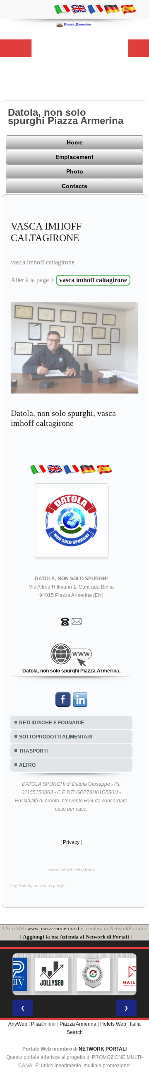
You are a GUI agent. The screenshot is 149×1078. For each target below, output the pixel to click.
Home (75, 142)
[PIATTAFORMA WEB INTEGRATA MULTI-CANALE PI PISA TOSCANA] (76, 974)
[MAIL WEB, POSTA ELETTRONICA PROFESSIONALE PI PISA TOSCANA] (118, 974)
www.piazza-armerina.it (53, 928)
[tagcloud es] (128, 8)
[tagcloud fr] (95, 8)
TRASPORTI (33, 751)
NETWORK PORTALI (103, 1049)
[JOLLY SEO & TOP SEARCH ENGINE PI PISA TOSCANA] (35, 974)
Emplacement (74, 157)
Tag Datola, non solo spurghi (38, 885)
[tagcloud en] (78, 8)
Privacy (71, 842)
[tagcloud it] (62, 8)
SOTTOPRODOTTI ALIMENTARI (55, 737)
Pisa (36, 1024)
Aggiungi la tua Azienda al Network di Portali (76, 937)
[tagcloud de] (111, 8)
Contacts (74, 186)
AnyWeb (17, 1024)
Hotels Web (113, 1024)
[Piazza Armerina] (74, 24)
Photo (74, 171)
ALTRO (27, 765)
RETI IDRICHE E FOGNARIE (51, 723)
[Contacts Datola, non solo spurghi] (71, 621)
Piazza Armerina (78, 1024)
